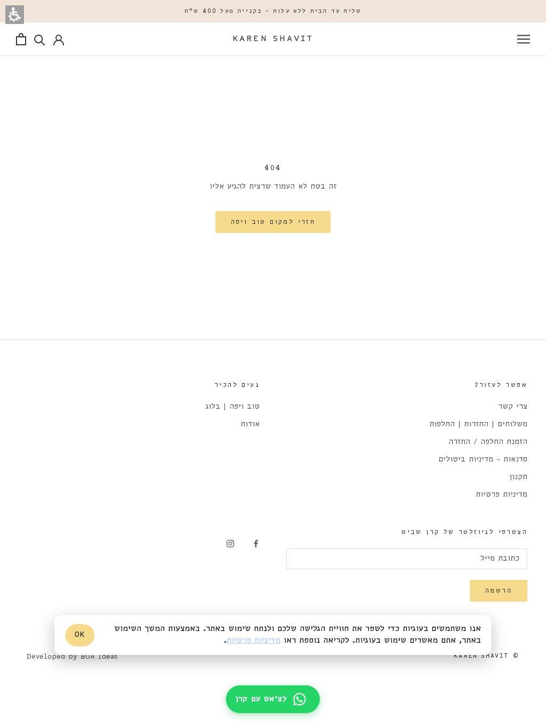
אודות (250, 424)
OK (80, 634)
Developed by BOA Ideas (72, 656)
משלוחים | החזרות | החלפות (478, 424)
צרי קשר (512, 406)
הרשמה (498, 591)
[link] (256, 544)
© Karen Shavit (486, 656)
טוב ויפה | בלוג (232, 406)
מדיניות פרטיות (501, 494)
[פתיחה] (523, 39)
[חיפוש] (39, 39)
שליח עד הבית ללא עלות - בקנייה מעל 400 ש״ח (273, 11)
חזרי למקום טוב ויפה (273, 222)
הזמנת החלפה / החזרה (487, 442)
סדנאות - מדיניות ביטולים (482, 459)
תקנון (518, 477)
